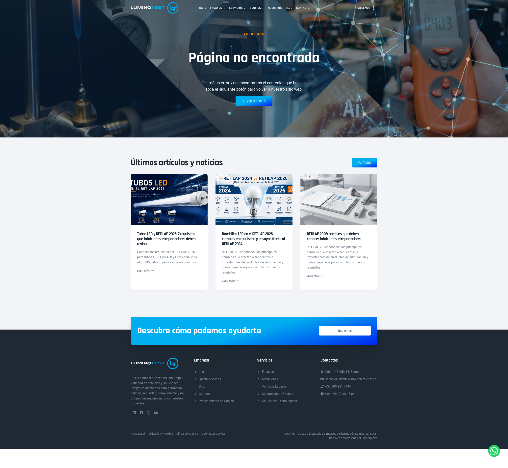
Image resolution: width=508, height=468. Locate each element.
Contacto (303, 8)
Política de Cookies (186, 433)
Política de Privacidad (160, 433)
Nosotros (275, 8)
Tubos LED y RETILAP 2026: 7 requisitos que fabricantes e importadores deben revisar (166, 239)
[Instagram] (148, 412)
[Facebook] (141, 412)
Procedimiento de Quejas (216, 401)
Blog (289, 8)
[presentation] (169, 199)
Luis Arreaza (369, 438)
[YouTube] (155, 412)
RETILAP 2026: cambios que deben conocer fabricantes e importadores (334, 236)
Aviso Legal (138, 433)
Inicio (202, 8)
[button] (345, 331)
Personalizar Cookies (212, 433)
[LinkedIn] (134, 412)
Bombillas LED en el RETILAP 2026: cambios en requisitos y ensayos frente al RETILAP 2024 (253, 239)
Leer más (145, 270)
